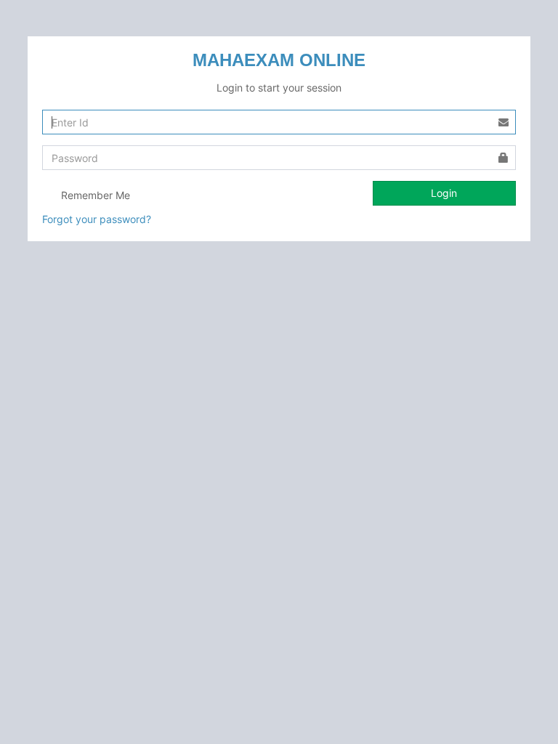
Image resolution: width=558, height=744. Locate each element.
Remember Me (94, 195)
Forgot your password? (96, 219)
